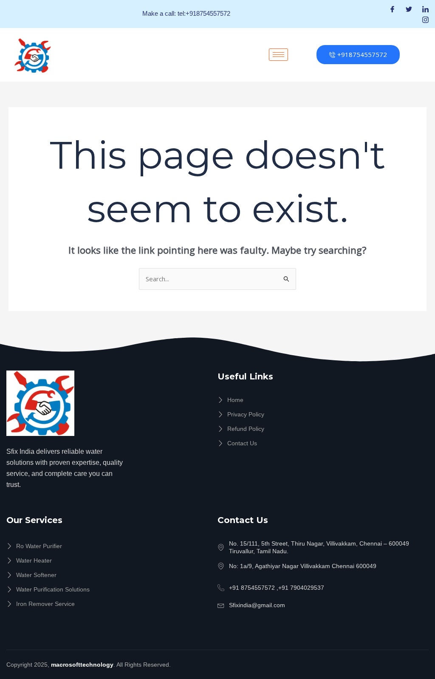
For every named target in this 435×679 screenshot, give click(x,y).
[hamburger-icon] (278, 54)
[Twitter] (409, 8)
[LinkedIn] (425, 8)
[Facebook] (392, 8)
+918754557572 (362, 54)
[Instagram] (425, 19)
